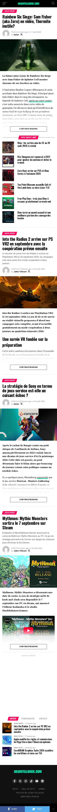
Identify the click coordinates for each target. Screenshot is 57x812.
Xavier (16, 35)
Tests (15, 789)
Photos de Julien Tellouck (30, 793)
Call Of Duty (28, 789)
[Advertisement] (28, 685)
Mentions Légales (30, 796)
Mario (42, 789)
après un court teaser (40, 100)
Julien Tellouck (20, 272)
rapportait (42, 477)
